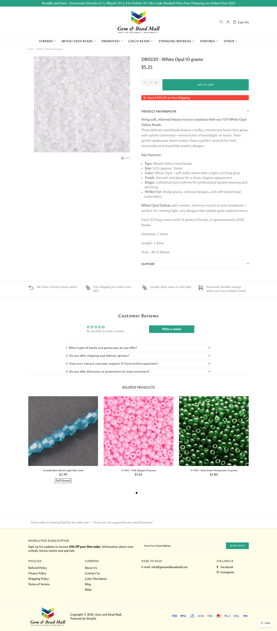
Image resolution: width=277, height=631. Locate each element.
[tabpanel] (63, 443)
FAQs (88, 589)
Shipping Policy (38, 579)
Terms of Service (39, 584)
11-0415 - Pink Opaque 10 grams (138, 470)
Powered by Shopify (83, 618)
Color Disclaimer (96, 579)
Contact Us (92, 573)
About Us (91, 568)
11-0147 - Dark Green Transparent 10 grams (214, 470)
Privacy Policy (37, 573)
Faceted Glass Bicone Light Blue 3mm (63, 470)
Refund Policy (37, 568)
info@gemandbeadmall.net (170, 567)
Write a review (171, 329)
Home (31, 49)
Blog (88, 584)
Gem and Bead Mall (138, 22)
